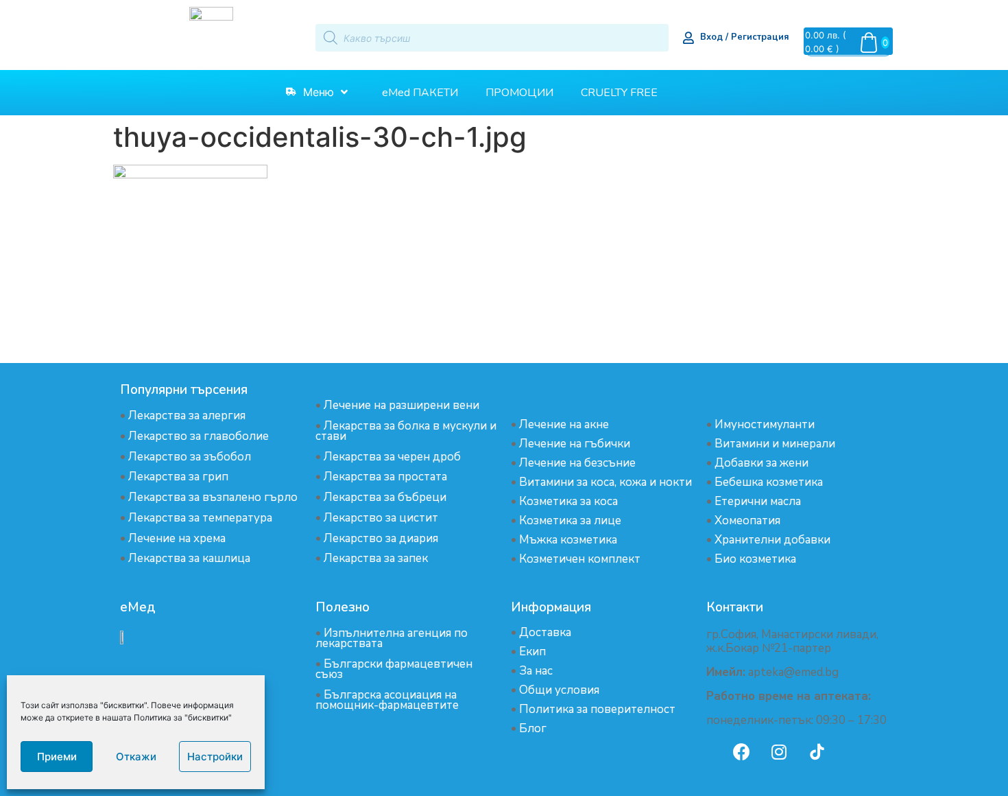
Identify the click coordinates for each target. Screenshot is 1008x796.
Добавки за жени (761, 463)
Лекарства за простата (385, 476)
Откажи (136, 756)
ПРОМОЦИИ (519, 92)
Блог (533, 728)
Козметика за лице (570, 520)
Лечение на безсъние (577, 463)
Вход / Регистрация (744, 37)
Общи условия (559, 690)
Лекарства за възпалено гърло (213, 497)
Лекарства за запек (376, 558)
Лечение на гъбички (574, 444)
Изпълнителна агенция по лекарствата (391, 638)
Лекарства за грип (178, 476)
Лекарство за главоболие (198, 436)
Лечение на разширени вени (401, 405)
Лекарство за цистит (381, 518)
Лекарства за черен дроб (392, 457)
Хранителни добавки (772, 540)
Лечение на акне (564, 424)
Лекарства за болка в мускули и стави (405, 431)
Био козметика (755, 559)
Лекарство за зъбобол (189, 457)
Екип (532, 651)
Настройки (215, 756)
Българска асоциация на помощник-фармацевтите (387, 700)
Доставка (545, 632)
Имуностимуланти (765, 424)
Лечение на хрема (177, 538)
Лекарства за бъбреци (385, 497)
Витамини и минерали (775, 444)
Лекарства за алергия (186, 415)
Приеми (57, 756)
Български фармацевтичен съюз (393, 669)
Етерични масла (758, 501)
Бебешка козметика (769, 482)
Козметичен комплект (579, 559)
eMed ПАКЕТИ (420, 92)
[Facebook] (741, 751)
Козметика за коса (568, 501)
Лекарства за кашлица (189, 558)
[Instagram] (779, 751)
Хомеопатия (747, 520)
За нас (536, 671)
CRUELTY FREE (619, 92)
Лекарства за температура (200, 518)
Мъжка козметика (568, 540)
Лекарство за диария (381, 538)
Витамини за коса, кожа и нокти (605, 482)
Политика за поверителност (597, 709)
